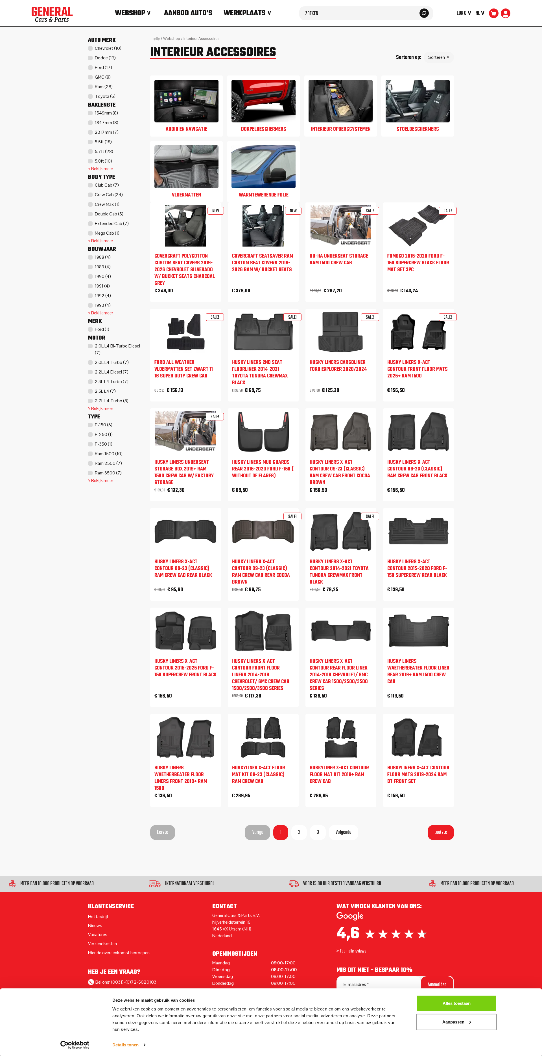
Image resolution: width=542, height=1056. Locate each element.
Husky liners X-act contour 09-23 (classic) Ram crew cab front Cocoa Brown (340, 472)
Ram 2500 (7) (108, 463)
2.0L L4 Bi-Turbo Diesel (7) (117, 349)
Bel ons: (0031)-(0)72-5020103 (125, 982)
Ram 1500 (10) (109, 454)
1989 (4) (103, 267)
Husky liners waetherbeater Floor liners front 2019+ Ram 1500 (180, 778)
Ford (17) (103, 67)
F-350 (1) (103, 444)
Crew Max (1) (107, 204)
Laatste (440, 832)
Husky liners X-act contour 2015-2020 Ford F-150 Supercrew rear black (417, 569)
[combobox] (366, 13)
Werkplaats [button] (245, 13)
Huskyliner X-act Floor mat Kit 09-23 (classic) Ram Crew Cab (258, 775)
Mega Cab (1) (107, 233)
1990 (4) (103, 276)
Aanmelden (437, 985)
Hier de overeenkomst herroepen (119, 953)
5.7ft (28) (104, 151)
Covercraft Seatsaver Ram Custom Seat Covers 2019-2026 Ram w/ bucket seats (262, 263)
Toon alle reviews (353, 951)
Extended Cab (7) (112, 223)
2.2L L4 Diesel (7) (111, 372)
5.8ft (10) (103, 161)
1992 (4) (103, 296)
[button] (465, 13)
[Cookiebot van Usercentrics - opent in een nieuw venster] (75, 1045)
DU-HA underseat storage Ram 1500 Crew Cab (339, 260)
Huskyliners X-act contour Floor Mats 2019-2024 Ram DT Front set (418, 775)
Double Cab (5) (109, 214)
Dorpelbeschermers (263, 129)
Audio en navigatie (186, 129)
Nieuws (95, 925)
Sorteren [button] (436, 57)
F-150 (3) (103, 425)
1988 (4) (103, 257)
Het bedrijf (98, 916)
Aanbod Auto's (188, 13)
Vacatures (97, 935)
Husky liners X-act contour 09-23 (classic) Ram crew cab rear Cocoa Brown (261, 572)
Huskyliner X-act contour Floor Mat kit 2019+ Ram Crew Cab (339, 775)
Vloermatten (186, 195)
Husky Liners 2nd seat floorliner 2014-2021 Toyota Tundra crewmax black (260, 372)
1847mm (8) (106, 123)
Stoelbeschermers (418, 129)
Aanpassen (453, 1021)
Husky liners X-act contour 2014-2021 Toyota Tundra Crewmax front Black (339, 572)
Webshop (171, 38)
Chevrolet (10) (108, 48)
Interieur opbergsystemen (341, 129)
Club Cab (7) (107, 185)
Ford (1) (102, 329)
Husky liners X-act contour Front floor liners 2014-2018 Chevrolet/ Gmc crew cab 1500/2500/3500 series (260, 675)
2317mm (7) (107, 132)
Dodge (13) (105, 58)
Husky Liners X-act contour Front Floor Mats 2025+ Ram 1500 (417, 369)
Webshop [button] (130, 13)
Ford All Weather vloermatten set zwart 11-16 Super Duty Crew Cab (184, 369)
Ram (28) (104, 87)
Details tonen (125, 1044)
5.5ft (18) (103, 142)
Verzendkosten (102, 944)
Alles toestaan (457, 1003)
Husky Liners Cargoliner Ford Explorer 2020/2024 (338, 366)
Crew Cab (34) (109, 195)
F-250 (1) (104, 434)
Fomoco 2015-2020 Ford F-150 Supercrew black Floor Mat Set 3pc (418, 263)
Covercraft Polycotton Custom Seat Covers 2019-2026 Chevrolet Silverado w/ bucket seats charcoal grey (184, 270)
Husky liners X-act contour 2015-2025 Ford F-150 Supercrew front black (185, 668)
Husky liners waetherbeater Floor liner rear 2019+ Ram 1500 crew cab (418, 671)
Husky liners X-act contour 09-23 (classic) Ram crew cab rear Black (183, 569)
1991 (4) (102, 286)
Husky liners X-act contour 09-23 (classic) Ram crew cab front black (417, 469)
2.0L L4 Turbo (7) (112, 362)
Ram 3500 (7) (108, 473)
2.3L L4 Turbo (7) (111, 382)
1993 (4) (103, 305)
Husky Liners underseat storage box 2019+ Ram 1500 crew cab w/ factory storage (184, 472)
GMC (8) (103, 77)
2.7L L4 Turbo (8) (111, 401)
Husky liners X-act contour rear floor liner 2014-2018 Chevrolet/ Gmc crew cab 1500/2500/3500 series (339, 675)
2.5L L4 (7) (105, 391)
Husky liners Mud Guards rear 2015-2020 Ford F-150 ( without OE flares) (263, 469)
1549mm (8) (106, 113)
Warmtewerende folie (264, 195)
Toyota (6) (105, 96)
